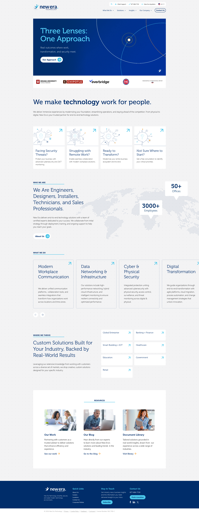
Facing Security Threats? (46, 153)
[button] (60, 433)
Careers (75, 495)
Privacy (66, 511)
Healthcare (141, 345)
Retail (105, 370)
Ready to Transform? (111, 153)
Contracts (92, 511)
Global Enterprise (111, 332)
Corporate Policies (78, 502)
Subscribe (107, 502)
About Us (39, 236)
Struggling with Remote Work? (80, 153)
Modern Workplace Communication (53, 271)
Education (107, 357)
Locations (76, 497)
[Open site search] (111, 4)
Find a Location (138, 497)
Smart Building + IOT (113, 345)
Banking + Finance (144, 332)
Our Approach (49, 59)
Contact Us (76, 500)
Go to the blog (91, 453)
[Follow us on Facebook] (130, 502)
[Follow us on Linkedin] (134, 502)
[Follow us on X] (138, 502)
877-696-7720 (135, 492)
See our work (50, 453)
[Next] (42, 314)
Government (142, 357)
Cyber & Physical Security (131, 271)
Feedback (84, 511)
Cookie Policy (74, 511)
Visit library (128, 453)
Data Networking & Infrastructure (94, 271)
